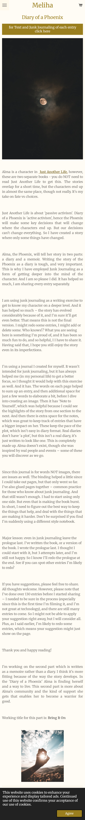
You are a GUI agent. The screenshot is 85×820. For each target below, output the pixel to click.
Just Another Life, (53, 172)
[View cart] (80, 5)
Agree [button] (69, 813)
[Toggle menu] (4, 5)
